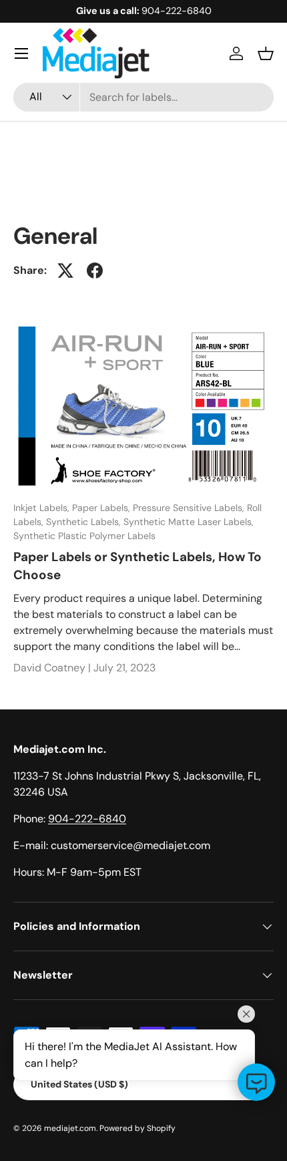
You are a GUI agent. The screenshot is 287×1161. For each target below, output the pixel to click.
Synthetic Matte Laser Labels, (188, 522)
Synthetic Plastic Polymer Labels (84, 536)
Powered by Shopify (137, 1128)
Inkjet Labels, (42, 508)
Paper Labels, (102, 508)
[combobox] (143, 97)
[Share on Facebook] (94, 270)
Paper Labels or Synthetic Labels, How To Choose (137, 565)
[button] (265, 53)
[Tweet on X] (65, 270)
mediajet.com (70, 1128)
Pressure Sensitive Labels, (190, 508)
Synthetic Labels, (84, 522)
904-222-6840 (87, 819)
